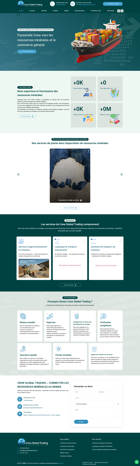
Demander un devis (87, 463)
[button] (18, 15)
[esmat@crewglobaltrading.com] (72, 3)
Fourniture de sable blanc (67, 446)
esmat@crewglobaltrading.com (85, 5)
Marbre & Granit (64, 453)
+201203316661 (61, 5)
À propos (32, 11)
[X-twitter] (122, 10)
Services (44, 11)
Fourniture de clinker (66, 456)
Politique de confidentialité (89, 464)
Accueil (21, 11)
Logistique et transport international (66, 248)
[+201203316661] (52, 3)
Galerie (66, 11)
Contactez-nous (96, 11)
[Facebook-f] (118, 10)
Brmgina (60, 463)
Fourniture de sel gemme (67, 450)
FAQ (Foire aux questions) (101, 463)
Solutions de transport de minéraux (103, 248)
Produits (55, 11)
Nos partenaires (80, 11)
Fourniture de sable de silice (68, 443)
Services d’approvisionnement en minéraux (33, 248)
